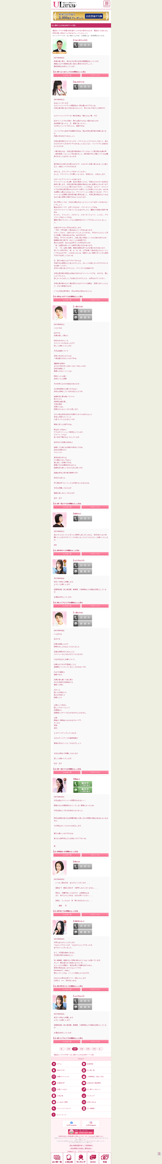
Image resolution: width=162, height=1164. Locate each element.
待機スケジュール (63, 1076)
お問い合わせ (91, 1102)
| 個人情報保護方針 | (76, 1145)
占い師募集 (91, 1108)
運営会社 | (88, 1148)
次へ (100, 1049)
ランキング (91, 1095)
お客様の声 (61, 1083)
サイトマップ (61, 1115)
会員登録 (90, 1064)
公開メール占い (62, 1089)
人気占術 (60, 1095)
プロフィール (95, 75)
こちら (92, 1136)
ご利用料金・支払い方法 (95, 1076)
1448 (81, 1049)
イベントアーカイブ (64, 1108)
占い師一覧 (91, 1070)
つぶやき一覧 (66, 75)
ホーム (59, 1064)
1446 (68, 1049)
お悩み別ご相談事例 (94, 1083)
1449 (87, 1049)
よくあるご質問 (62, 1102)
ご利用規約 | (88, 1145)
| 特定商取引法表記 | (77, 1148)
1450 (94, 1049)
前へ (62, 1049)
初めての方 (61, 1070)
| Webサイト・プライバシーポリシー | (81, 1151)
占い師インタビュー (94, 1089)
